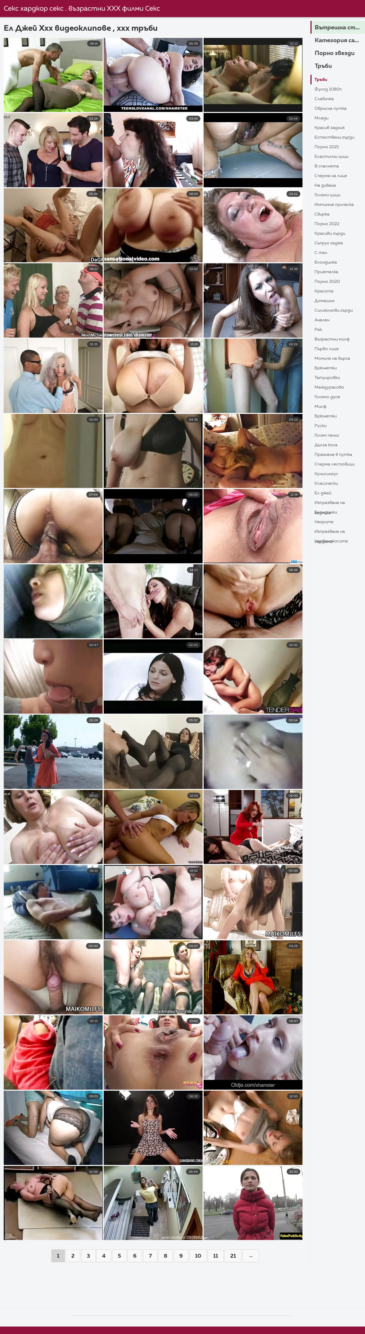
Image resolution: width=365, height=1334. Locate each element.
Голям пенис (326, 435)
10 (198, 1256)
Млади (321, 118)
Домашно (324, 301)
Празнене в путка (333, 455)
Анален (321, 320)
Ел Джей (322, 493)
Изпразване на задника (329, 504)
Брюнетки (325, 368)
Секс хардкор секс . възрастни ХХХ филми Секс (82, 8)
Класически (326, 484)
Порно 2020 (327, 282)
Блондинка (325, 262)
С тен (320, 253)
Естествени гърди (334, 137)
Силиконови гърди (333, 310)
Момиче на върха (332, 359)
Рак (318, 330)
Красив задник (329, 128)
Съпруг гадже (328, 243)
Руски (320, 426)
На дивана (325, 185)
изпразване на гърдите (329, 533)
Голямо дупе (327, 397)
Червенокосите (331, 541)
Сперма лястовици (334, 464)
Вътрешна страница (340, 28)
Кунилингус (326, 474)
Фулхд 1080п (328, 89)
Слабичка (324, 99)
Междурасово (329, 387)
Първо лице (326, 349)
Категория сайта (340, 41)
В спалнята (326, 166)
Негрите (323, 522)
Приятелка (326, 272)
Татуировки (327, 378)
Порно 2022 (326, 224)
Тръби (323, 66)
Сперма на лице (330, 176)
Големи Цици (327, 195)
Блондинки (325, 512)
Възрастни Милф (332, 339)
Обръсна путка (330, 109)
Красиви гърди (329, 234)
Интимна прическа (334, 205)
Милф (320, 407)
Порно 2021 (326, 147)
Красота (323, 291)
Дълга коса (325, 445)
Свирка (321, 214)
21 (233, 1256)
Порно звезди (335, 53)
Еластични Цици (331, 157)
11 (215, 1256)
